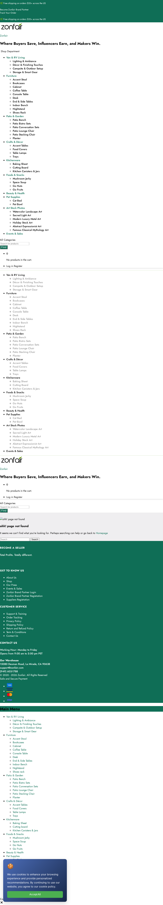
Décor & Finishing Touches (28, 65)
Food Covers (20, 149)
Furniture (11, 735)
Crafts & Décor (14, 801)
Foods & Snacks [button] (15, 175)
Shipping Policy (14, 625)
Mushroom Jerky (22, 178)
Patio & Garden (14, 775)
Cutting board (20, 167)
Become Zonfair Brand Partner (14, 9)
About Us (11, 577)
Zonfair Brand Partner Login (21, 592)
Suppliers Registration (17, 599)
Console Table (20, 94)
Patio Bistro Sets (22, 123)
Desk (15, 98)
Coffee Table (20, 90)
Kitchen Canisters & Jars (26, 171)
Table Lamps (19, 153)
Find (3, 247)
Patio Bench (19, 120)
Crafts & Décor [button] (14, 142)
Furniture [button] (11, 76)
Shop (9, 581)
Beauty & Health (15, 193)
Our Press (11, 585)
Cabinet (17, 87)
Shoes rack (19, 112)
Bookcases (19, 83)
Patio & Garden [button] (15, 116)
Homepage (102, 533)
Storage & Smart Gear (25, 72)
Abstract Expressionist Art (27, 226)
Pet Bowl (17, 204)
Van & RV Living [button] (15, 57)
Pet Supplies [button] (13, 197)
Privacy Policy (13, 621)
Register (18, 266)
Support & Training (16, 614)
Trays (15, 156)
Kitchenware (12, 819)
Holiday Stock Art (22, 222)
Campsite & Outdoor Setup (28, 68)
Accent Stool (20, 79)
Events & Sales (14, 233)
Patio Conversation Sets (26, 127)
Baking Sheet (20, 164)
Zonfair (4, 35)
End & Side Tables (23, 101)
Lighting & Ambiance (24, 61)
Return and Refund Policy (19, 628)
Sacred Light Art (22, 215)
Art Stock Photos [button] (15, 208)
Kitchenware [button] (13, 160)
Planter (17, 138)
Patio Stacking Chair (24, 134)
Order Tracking (14, 617)
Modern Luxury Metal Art (27, 219)
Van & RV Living (15, 717)
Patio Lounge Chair (23, 131)
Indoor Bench (20, 105)
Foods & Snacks (15, 834)
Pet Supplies (13, 856)
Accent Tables (20, 145)
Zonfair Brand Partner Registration (24, 596)
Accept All (35, 894)
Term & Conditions (16, 632)
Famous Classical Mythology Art (30, 230)
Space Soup (19, 182)
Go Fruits (18, 189)
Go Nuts (17, 186)
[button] (1, 903)
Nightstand (19, 109)
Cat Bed (17, 200)
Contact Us (12, 636)
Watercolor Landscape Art (27, 211)
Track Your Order (8, 12)
